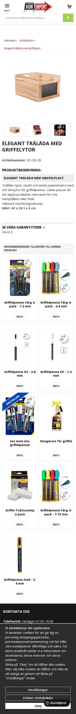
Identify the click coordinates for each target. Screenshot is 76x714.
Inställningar (38, 690)
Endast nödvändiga (38, 698)
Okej (38, 706)
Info (19, 316)
